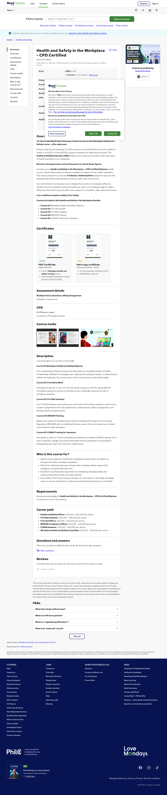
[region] (84, 110)
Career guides (12, 723)
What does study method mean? (50, 609)
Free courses (122, 25)
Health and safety (24, 40)
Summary (14, 49)
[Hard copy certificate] (93, 246)
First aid (52, 642)
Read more (93, 75)
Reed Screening (130, 688)
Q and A (13, 97)
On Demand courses (84, 25)
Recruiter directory (53, 676)
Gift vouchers (12, 700)
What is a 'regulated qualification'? (52, 622)
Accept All (112, 133)
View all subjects (13, 680)
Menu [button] (9, 10)
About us (88, 668)
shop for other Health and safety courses (88, 33)
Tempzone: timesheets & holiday (137, 668)
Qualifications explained (16, 715)
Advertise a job (52, 700)
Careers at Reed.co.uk (94, 672)
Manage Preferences (118, 778)
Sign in (155, 3)
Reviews (14, 101)
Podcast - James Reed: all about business (140, 700)
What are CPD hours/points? (49, 615)
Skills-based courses (15, 719)
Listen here (30, 776)
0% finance (11, 704)
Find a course (34, 19)
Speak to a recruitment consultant (138, 704)
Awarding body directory (17, 712)
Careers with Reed (131, 692)
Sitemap (49, 704)
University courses (104, 25)
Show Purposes (57, 133)
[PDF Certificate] (55, 246)
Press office (90, 680)
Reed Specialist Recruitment (135, 676)
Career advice (58, 3)
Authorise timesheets (132, 672)
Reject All (93, 133)
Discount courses (48, 25)
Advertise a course (14, 731)
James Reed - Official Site (134, 696)
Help (9, 668)
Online (10, 40)
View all (76, 636)
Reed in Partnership (132, 684)
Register (144, 3)
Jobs (32, 3)
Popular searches (53, 684)
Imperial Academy (142, 71)
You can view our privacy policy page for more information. (78, 112)
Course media (16, 73)
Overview (14, 53)
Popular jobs (51, 680)
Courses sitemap (13, 735)
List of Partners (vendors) (59, 127)
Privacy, (140, 778)
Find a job (50, 672)
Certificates (15, 57)
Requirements (16, 89)
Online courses (65, 25)
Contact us (11, 672)
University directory (15, 708)
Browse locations (53, 688)
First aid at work (41, 642)
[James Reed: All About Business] (14, 771)
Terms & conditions (152, 778)
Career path (15, 93)
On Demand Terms (14, 727)
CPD (12, 69)
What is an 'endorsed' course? (49, 628)
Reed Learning (130, 680)
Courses (43, 3)
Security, (132, 778)
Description (15, 77)
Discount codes (13, 696)
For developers (91, 676)
